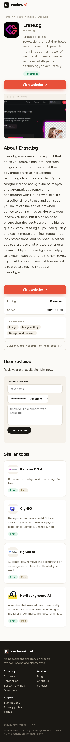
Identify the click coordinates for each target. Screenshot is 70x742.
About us (43, 681)
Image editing (30, 327)
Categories (11, 681)
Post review (19, 430)
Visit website (33, 85)
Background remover (22, 333)
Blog (40, 676)
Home (7, 16)
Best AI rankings (14, 685)
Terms (8, 712)
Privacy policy (13, 707)
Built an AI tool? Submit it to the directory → (34, 345)
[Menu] (63, 5)
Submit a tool (12, 702)
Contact (42, 685)
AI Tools (19, 16)
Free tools (10, 690)
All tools (9, 676)
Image (30, 16)
